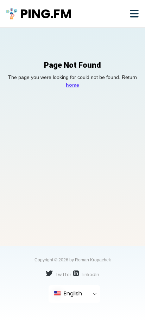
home (72, 85)
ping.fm (46, 14)
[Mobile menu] (134, 13)
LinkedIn (90, 274)
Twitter (63, 274)
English (72, 293)
